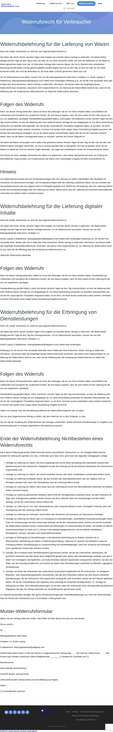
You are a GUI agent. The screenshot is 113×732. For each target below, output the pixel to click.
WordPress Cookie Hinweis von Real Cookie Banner (18, 731)
